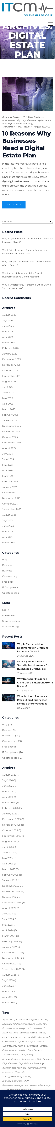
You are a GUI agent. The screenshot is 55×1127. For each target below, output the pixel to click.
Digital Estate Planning (20, 123)
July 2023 (7, 520)
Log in (5, 609)
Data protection (10, 1059)
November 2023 (11, 498)
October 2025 (10, 370)
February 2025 (10, 414)
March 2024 (9, 476)
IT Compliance (10, 587)
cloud (42, 1032)
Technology (8, 126)
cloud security (9, 1037)
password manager (40, 1085)
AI (3, 1019)
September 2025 (11, 376)
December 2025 (11, 359)
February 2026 (10, 348)
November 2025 (11, 364)
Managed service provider (16, 1076)
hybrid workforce (36, 1067)
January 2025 (9, 420)
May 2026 (7, 331)
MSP (25, 1080)
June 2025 (8, 392)
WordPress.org (10, 626)
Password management (15, 1085)
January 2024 (9, 487)
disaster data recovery (14, 1067)
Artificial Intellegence (27, 1019)
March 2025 (8, 409)
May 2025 (7, 398)
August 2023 (9, 514)
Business (7, 117)
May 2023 (7, 531)
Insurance (7, 1072)
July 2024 (7, 453)
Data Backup (35, 1050)
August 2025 (9, 381)
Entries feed (9, 615)
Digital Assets (28, 120)
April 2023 (7, 537)
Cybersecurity (9, 576)
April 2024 (7, 470)
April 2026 (7, 337)
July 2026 (7, 320)
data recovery (28, 1059)
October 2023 (10, 503)
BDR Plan (41, 1023)
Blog (4, 559)
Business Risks (10, 1032)
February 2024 (10, 481)
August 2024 (9, 448)
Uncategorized (10, 592)
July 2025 (7, 387)
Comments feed (11, 621)
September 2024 (11, 442)
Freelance (8, 581)
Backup (44, 1019)
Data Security (44, 1059)
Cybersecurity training (14, 1050)
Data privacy (26, 1054)
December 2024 (11, 426)
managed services (12, 1080)
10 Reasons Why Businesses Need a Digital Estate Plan (26, 144)
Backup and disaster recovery (18, 1023)
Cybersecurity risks (12, 1045)
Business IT (18, 117)
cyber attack (43, 1037)
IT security (19, 1072)
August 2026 (9, 314)
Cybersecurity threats (35, 1045)
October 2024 (10, 437)
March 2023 (8, 542)
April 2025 (7, 403)
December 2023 (11, 492)
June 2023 (8, 526)
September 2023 (11, 509)
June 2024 (8, 459)
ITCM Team (23, 126)
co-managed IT (26, 1037)
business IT (39, 1028)
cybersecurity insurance (31, 1041)
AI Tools (10, 1019)
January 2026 (9, 353)
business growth (22, 1028)
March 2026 (8, 342)
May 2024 (7, 464)
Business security (11, 120)
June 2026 (8, 326)
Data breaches (10, 1054)
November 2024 (11, 431)
